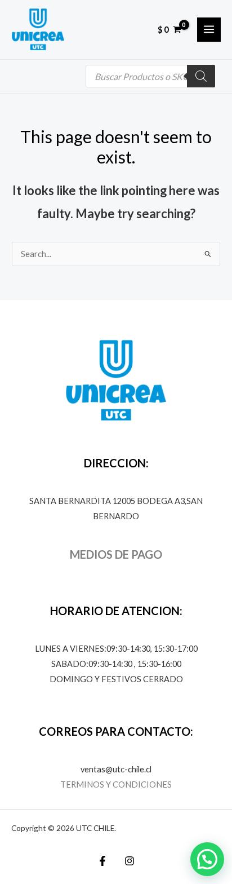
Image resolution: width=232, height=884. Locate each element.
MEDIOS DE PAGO (116, 554)
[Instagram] (129, 861)
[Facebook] (102, 861)
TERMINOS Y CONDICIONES (116, 784)
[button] (207, 859)
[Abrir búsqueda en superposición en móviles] (150, 76)
